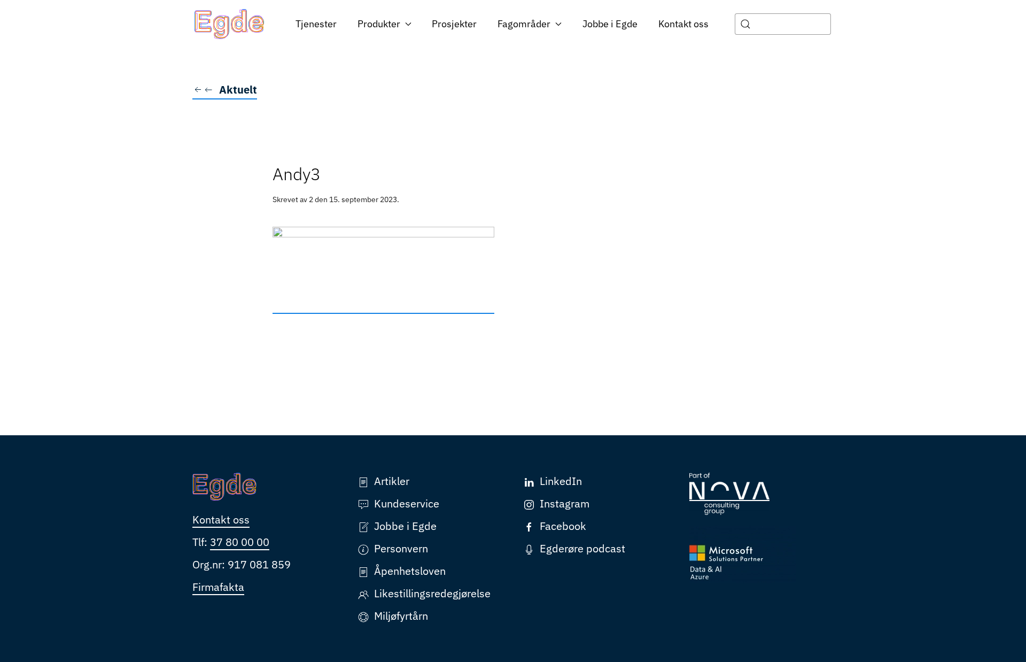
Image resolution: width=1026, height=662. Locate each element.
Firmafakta (218, 587)
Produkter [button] (378, 24)
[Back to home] (229, 24)
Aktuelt (238, 89)
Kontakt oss (683, 24)
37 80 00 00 (239, 542)
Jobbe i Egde (610, 24)
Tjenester (316, 24)
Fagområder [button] (524, 24)
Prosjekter (454, 24)
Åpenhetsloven (410, 571)
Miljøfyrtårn (401, 616)
